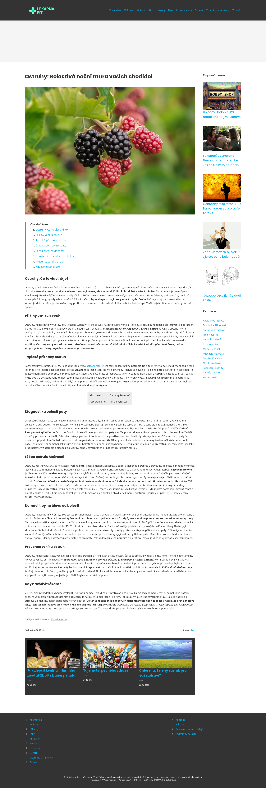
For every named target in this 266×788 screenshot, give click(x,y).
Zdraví (236, 10)
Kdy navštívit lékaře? (49, 267)
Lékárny (140, 10)
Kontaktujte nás (59, 619)
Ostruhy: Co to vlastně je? (52, 229)
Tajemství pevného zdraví (105, 670)
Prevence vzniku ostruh (50, 261)
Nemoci (172, 10)
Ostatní (199, 10)
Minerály (160, 10)
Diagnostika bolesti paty (51, 245)
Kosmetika (115, 10)
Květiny (128, 10)
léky (193, 630)
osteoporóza (93, 365)
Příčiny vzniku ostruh (49, 235)
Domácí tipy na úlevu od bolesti (56, 256)
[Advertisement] (133, 41)
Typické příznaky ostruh (51, 240)
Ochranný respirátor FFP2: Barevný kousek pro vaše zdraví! (222, 208)
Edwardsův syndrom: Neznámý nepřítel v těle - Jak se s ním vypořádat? (221, 160)
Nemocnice (186, 10)
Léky (150, 10)
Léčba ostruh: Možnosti (50, 251)
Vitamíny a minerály (218, 10)
